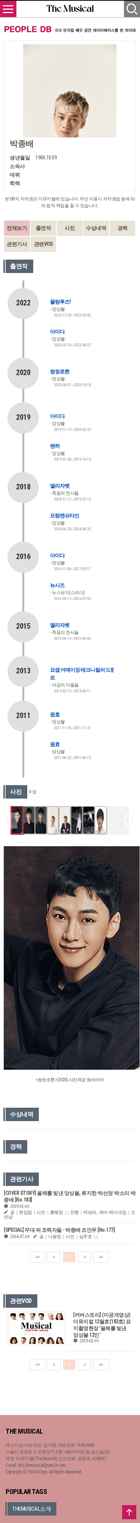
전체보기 (17, 228)
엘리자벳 (59, 486)
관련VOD (43, 244)
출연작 (43, 228)
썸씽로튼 (59, 371)
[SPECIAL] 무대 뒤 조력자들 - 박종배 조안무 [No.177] (59, 1230)
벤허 (55, 446)
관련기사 (17, 244)
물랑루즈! (60, 302)
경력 (123, 228)
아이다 (57, 331)
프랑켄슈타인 (64, 515)
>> (101, 1257)
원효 (55, 714)
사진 (70, 228)
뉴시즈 (57, 585)
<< (37, 1257)
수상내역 (96, 228)
